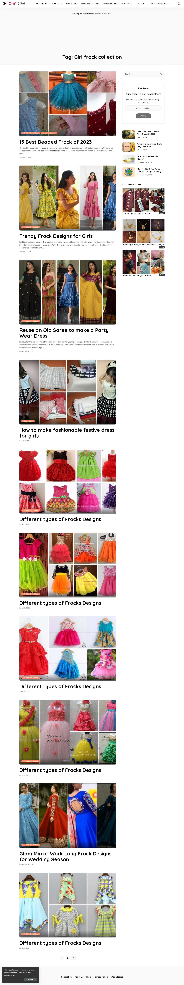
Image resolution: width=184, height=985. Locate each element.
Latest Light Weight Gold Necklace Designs (143, 244)
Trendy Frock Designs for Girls (56, 236)
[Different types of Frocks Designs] (67, 481)
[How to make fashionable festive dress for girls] (67, 392)
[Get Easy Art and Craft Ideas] (14, 4)
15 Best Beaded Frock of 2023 (55, 142)
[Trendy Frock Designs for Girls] (67, 197)
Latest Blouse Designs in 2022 (136, 275)
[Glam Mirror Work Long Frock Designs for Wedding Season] (67, 815)
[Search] (179, 4)
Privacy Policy (9, 975)
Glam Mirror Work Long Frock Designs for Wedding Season (65, 856)
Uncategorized (48, 133)
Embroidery (28, 421)
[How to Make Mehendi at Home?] (128, 159)
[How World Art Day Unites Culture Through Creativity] (128, 172)
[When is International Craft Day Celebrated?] (128, 147)
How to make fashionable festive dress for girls (66, 433)
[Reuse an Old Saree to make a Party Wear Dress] (67, 292)
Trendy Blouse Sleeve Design (136, 213)
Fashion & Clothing (31, 133)
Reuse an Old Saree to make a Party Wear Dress (64, 333)
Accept (30, 979)
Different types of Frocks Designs (60, 519)
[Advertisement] (92, 33)
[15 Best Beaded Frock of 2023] (67, 103)
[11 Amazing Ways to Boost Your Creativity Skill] (128, 134)
